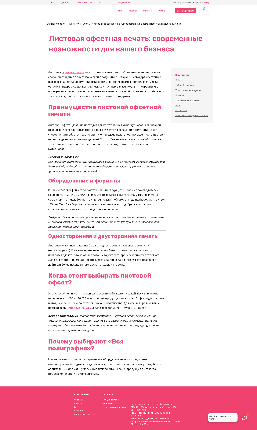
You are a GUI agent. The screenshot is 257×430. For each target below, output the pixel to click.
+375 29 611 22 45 (84, 2)
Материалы (181, 110)
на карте (207, 2)
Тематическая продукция (188, 90)
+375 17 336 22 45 (102, 2)
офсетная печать (73, 72)
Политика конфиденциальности (191, 115)
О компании (79, 400)
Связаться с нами (185, 10)
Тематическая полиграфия (114, 407)
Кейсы (178, 80)
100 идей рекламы (184, 85)
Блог (177, 105)
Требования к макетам (187, 100)
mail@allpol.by (123, 2)
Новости (179, 95)
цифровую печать (78, 308)
